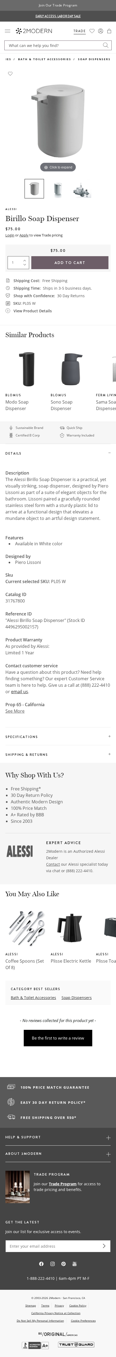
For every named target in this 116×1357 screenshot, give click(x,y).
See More (15, 711)
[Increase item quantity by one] (26, 259)
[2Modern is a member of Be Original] (58, 1333)
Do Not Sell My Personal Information (40, 1320)
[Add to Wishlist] (10, 73)
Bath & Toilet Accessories (44, 59)
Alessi (11, 209)
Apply (24, 235)
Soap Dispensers (94, 59)
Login (9, 235)
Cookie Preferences (83, 1320)
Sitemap (30, 1305)
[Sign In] (100, 31)
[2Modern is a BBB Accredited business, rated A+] (36, 1347)
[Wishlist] (92, 31)
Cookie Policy (77, 1305)
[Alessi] (19, 852)
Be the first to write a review (58, 1038)
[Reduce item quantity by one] (26, 266)
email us (19, 692)
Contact (53, 864)
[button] (109, 31)
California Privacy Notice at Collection (55, 1313)
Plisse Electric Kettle (71, 961)
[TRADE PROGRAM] (58, 1187)
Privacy (59, 1305)
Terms (45, 1305)
